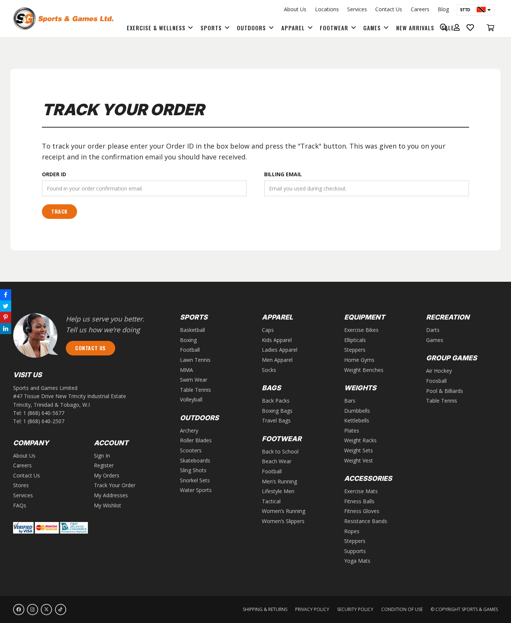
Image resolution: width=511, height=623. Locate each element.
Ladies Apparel (279, 349)
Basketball (192, 329)
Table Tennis (195, 389)
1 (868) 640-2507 (43, 421)
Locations (327, 9)
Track (59, 211)
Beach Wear (276, 461)
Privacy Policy (312, 609)
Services (357, 9)
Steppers (354, 349)
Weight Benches (363, 369)
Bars (349, 400)
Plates (351, 430)
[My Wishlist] (470, 27)
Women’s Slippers (283, 521)
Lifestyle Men (278, 491)
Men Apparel (277, 359)
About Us (295, 9)
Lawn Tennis (195, 359)
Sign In (102, 455)
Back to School (280, 451)
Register (104, 465)
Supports (355, 551)
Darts (433, 329)
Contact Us (388, 9)
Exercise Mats (361, 491)
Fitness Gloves (361, 510)
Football (190, 349)
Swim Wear (193, 379)
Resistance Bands (365, 521)
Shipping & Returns (265, 609)
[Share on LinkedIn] (5, 328)
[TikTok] (60, 609)
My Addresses (111, 495)
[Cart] (490, 27)
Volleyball (191, 399)
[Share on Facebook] (5, 294)
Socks (269, 369)
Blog (443, 9)
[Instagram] (32, 609)
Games (434, 339)
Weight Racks (360, 440)
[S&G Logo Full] (63, 18)
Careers (420, 9)
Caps (268, 329)
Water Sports (196, 490)
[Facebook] (18, 609)
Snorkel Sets (195, 480)
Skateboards (195, 460)
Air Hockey (439, 370)
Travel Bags (276, 420)
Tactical (271, 501)
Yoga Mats (357, 560)
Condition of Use (402, 609)
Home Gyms (359, 359)
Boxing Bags (277, 410)
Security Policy (355, 609)
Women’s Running (283, 510)
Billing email (283, 174)
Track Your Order (114, 485)
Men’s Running (279, 481)
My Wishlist (107, 505)
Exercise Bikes (361, 329)
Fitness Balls (359, 501)
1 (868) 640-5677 (43, 412)
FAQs (19, 505)
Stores (21, 485)
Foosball (436, 380)
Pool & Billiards (444, 390)
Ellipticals (355, 339)
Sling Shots (193, 470)
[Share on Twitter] (5, 306)
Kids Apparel (277, 339)
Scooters (191, 450)
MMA (186, 369)
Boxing (188, 339)
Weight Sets (358, 450)
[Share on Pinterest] (5, 317)
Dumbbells (357, 410)
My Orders (106, 475)
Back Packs (276, 400)
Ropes (351, 531)
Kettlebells (356, 420)
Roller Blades (196, 440)
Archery (189, 430)
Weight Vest (358, 460)
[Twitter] (46, 609)
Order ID (54, 174)
